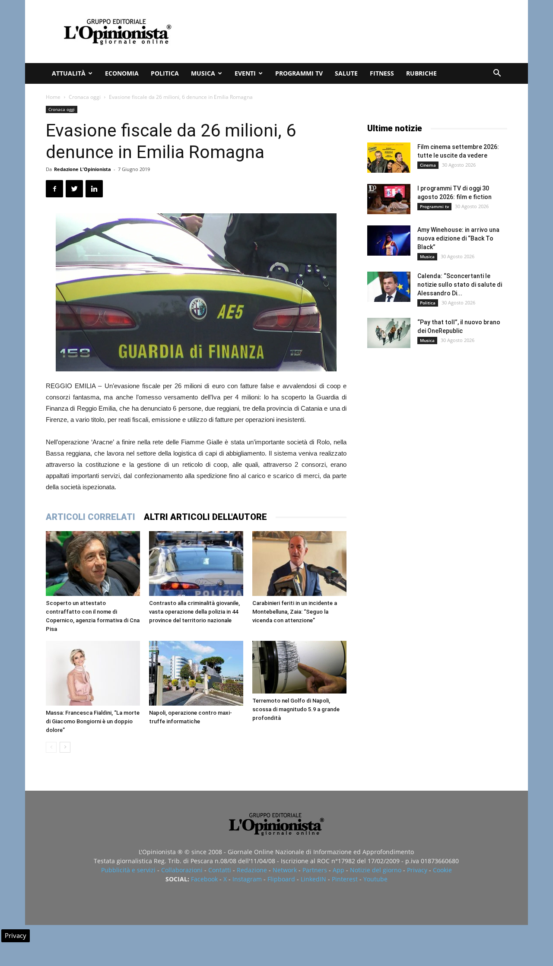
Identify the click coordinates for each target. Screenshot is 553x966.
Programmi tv (299, 73)
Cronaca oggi (85, 97)
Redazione (252, 870)
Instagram (247, 879)
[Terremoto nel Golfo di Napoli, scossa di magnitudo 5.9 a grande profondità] (299, 667)
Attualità (69, 73)
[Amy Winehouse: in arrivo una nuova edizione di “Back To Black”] (388, 240)
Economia (122, 73)
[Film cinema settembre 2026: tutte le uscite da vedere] (388, 158)
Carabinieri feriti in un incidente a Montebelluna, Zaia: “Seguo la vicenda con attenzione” (294, 612)
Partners (314, 870)
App (338, 870)
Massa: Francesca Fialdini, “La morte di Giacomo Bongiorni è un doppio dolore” (93, 721)
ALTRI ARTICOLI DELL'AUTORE (205, 517)
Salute (346, 73)
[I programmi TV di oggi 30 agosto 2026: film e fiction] (388, 199)
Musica (203, 73)
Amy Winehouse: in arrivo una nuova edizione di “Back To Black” (458, 238)
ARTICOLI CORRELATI (90, 517)
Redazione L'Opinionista (82, 169)
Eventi (245, 73)
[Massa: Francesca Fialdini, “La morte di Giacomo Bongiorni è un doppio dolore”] (93, 673)
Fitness (382, 73)
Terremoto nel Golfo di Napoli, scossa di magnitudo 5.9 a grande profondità (296, 709)
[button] (496, 74)
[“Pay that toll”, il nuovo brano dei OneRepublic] (388, 333)
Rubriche (421, 73)
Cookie (442, 870)
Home (53, 97)
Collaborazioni (182, 870)
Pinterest (345, 879)
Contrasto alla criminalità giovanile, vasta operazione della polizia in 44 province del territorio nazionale (194, 612)
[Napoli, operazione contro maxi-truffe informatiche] (196, 673)
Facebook (204, 879)
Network (285, 870)
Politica (165, 73)
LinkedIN (313, 879)
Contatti (219, 870)
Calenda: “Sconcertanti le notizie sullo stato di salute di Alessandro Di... (459, 284)
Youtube (375, 879)
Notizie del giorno (375, 870)
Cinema (428, 165)
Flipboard (281, 879)
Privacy (417, 870)
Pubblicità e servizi (128, 870)
